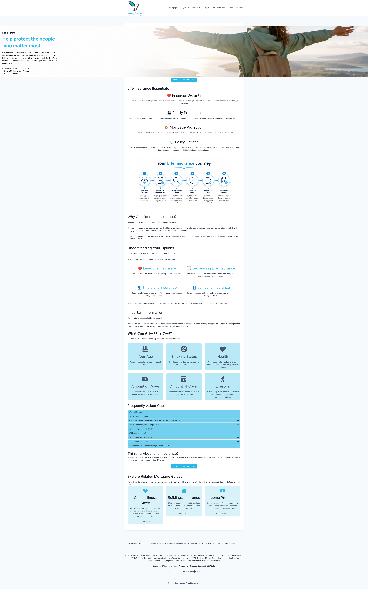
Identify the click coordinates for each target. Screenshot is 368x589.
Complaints (199, 572)
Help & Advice (209, 8)
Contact (239, 8)
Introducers (221, 8)
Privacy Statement (171, 572)
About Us (230, 8)
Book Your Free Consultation (184, 80)
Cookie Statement (187, 572)
